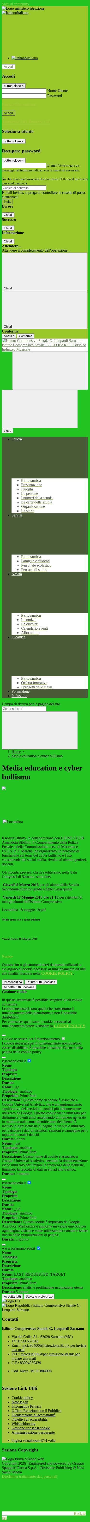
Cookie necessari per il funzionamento (31, 1039)
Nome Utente (57, 91)
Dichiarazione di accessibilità (33, 1415)
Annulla (9, 336)
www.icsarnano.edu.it (19, 1248)
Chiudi (8, 215)
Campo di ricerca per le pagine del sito (31, 704)
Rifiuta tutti (41, 982)
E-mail (52, 165)
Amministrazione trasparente (33, 1432)
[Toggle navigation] (40, 409)
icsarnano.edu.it (14, 1061)
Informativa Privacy (27, 1406)
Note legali (20, 1402)
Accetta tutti (19, 987)
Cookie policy (22, 1398)
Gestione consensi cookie (31, 1428)
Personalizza (13, 982)
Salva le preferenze (39, 1296)
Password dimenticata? (19, 104)
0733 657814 (28, 1341)
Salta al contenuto (15, 4)
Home (16, 752)
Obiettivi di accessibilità (30, 1419)
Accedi (8, 66)
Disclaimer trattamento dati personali (29, 1476)
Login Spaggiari (38, 183)
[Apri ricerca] (50, 371)
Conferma (25, 336)
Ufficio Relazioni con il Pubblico (36, 1411)
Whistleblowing (24, 1424)
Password (54, 96)
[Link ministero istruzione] (23, 8)
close (7, 430)
